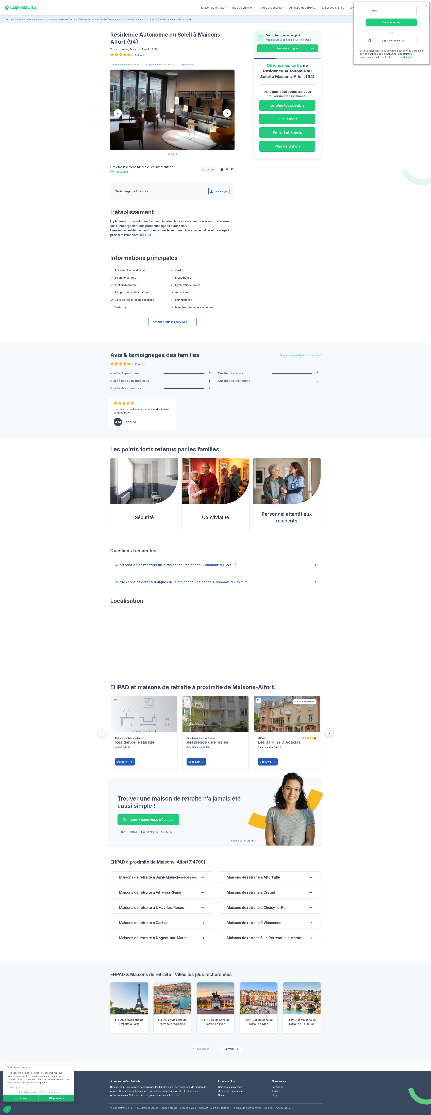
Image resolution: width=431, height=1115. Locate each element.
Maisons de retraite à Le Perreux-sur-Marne (264, 938)
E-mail (373, 11)
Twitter (275, 1091)
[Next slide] (227, 113)
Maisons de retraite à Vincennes (254, 923)
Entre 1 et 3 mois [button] (287, 132)
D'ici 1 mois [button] (287, 119)
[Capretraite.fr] (20, 7)
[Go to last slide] (118, 113)
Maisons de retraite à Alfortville (253, 877)
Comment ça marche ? (230, 1087)
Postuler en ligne (287, 48)
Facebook (277, 1087)
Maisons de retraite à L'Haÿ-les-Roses (151, 907)
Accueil (10, 19)
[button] (221, 169)
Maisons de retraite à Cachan (143, 923)
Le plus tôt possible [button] (287, 105)
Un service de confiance (231, 1091)
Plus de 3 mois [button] (287, 146)
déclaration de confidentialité (397, 57)
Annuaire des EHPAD (302, 7)
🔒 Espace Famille (332, 7)
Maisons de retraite (26, 19)
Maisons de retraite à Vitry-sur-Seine (150, 892)
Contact (222, 1095)
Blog (274, 1095)
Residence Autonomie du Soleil (174, 19)
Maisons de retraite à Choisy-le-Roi (256, 907)
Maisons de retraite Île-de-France (57, 19)
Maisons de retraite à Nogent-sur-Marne (153, 938)
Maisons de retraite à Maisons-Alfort (136, 19)
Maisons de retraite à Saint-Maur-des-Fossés (157, 877)
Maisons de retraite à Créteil (251, 892)
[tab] (168, 154)
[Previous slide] (102, 733)
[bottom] (115, 700)
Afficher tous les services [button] (170, 322)
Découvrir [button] (123, 761)
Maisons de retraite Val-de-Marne (96, 19)
